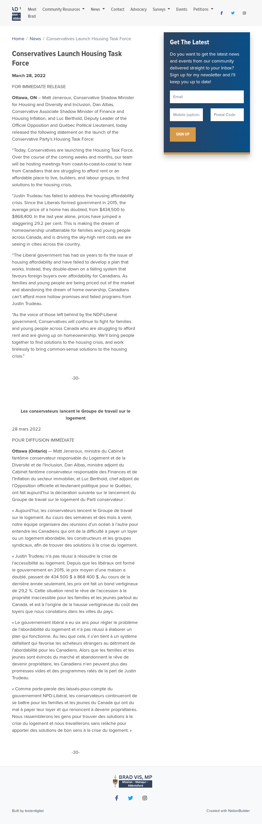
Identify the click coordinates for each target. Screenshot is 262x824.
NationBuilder (239, 811)
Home (18, 38)
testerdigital (34, 811)
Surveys (160, 10)
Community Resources (61, 10)
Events (181, 10)
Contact (117, 10)
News (96, 10)
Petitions (201, 10)
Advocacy (138, 10)
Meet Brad (32, 13)
